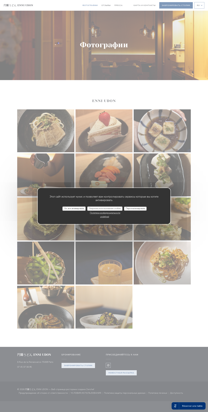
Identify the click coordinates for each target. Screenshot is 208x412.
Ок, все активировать (74, 208)
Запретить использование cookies (105, 208)
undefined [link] (104, 216)
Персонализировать (135, 208)
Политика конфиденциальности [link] (105, 213)
